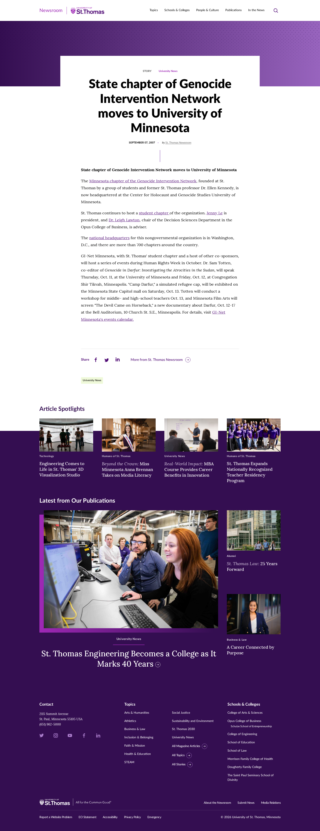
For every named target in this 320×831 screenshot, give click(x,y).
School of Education (241, 742)
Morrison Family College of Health (250, 759)
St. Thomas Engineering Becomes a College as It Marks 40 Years (128, 658)
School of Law (237, 750)
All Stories (178, 764)
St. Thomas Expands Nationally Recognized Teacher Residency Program (250, 472)
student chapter (154, 212)
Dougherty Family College (244, 767)
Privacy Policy (132, 817)
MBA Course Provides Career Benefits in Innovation (189, 469)
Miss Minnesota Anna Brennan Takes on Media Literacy (127, 469)
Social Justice (181, 712)
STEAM (129, 762)
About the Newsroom (217, 802)
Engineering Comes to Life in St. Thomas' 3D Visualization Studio (61, 469)
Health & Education (137, 754)
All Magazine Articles (186, 746)
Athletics (130, 721)
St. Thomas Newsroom (178, 142)
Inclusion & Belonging (138, 737)
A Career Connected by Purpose (250, 649)
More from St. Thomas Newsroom (157, 360)
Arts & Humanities (136, 712)
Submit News (245, 802)
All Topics (178, 755)
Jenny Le (215, 212)
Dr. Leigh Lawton (124, 219)
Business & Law (134, 729)
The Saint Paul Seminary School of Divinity (250, 778)
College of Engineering (242, 734)
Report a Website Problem (55, 817)
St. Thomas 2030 (183, 729)
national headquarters (109, 237)
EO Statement (87, 817)
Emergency (154, 817)
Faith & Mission (134, 745)
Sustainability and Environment (193, 721)
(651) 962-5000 (50, 724)
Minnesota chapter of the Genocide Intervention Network (142, 180)
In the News (256, 10)
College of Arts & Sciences (245, 712)
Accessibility (110, 817)
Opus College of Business (249, 724)
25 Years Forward (252, 566)
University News (168, 71)
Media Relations (271, 802)
